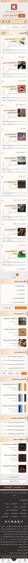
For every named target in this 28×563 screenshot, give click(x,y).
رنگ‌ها (17, 373)
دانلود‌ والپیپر (14, 504)
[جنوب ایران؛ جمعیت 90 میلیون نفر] (2, 58)
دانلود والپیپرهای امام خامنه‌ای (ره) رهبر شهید (15, 422)
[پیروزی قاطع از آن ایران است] (2, 201)
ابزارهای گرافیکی (13, 510)
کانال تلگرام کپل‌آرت (14, 481)
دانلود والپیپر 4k (7, 487)
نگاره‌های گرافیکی (15, 27)
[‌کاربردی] (6, 21)
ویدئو (7, 507)
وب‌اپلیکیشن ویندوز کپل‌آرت (7, 556)
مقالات (4, 373)
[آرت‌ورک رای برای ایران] (2, 246)
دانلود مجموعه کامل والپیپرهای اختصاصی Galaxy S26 (15, 434)
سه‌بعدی (13, 189)
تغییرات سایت (14, 516)
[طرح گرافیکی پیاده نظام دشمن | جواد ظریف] (2, 129)
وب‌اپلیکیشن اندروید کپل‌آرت (20, 556)
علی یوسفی (19, 529)
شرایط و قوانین (22, 513)
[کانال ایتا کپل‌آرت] (15, 521)
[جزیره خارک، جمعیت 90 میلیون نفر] (2, 177)
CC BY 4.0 (6, 539)
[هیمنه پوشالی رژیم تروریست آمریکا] (2, 153)
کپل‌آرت (23, 27)
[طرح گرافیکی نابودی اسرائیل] (2, 224)
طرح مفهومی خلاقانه (20, 105)
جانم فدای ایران (21, 57)
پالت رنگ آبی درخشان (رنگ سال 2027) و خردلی (15, 361)
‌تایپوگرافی (24, 510)
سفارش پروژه (14, 513)
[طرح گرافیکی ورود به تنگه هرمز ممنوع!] (2, 105)
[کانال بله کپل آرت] (12, 521)
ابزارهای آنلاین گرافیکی (18, 298)
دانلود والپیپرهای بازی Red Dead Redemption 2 (15, 430)
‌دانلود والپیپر (20, 294)
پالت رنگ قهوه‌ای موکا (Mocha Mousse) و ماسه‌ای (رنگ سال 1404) (15, 357)
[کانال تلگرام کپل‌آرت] (18, 521)
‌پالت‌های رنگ (20, 290)
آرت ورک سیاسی (12, 46)
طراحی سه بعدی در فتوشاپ (18, 200)
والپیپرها (11, 373)
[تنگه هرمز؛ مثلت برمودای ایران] (2, 81)
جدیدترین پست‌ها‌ (21, 308)
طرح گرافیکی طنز (20, 269)
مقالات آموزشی (22, 507)
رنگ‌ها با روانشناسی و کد (19, 302)
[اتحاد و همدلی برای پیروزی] (2, 270)
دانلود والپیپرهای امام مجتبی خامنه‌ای (15, 426)
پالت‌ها (24, 373)
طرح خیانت (22, 129)
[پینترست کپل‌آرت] (9, 521)
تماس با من (23, 516)
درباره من (6, 513)
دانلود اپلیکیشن (4, 516)
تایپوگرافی (13, 234)
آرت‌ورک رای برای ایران (10, 230)
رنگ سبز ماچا (17, 487)
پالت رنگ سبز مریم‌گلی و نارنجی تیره (16, 368)
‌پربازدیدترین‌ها (7, 308)
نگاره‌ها (15, 507)
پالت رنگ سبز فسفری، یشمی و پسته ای (15, 364)
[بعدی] (10, 274)
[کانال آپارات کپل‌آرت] (5, 521)
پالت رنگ (6, 504)
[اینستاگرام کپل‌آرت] (21, 521)
